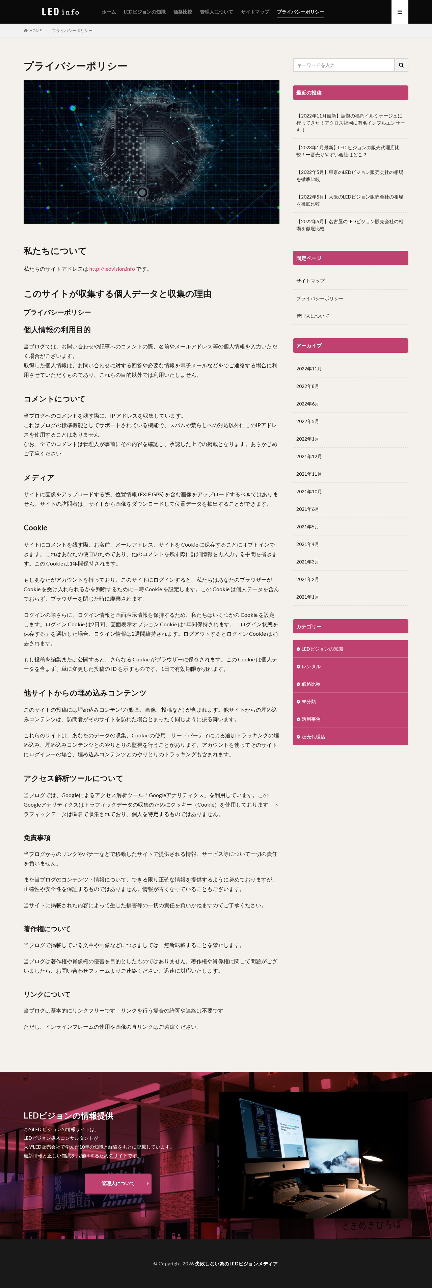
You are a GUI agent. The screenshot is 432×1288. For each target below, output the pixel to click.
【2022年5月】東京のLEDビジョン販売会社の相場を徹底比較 (349, 175)
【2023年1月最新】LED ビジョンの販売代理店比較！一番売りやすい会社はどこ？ (348, 150)
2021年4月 (307, 544)
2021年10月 (309, 491)
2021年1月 (307, 597)
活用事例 (311, 719)
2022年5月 (307, 421)
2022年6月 (307, 403)
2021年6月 (307, 509)
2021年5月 (307, 526)
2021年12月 (309, 456)
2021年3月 (307, 561)
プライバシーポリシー (300, 12)
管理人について (216, 12)
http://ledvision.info (112, 268)
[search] (401, 65)
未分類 (309, 701)
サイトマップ (255, 12)
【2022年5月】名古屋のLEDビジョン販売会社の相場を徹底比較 (349, 224)
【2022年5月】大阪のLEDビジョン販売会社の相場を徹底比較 (349, 200)
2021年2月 (307, 579)
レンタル (311, 666)
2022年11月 (309, 368)
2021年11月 (309, 474)
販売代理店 (313, 736)
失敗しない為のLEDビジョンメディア (236, 1263)
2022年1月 (307, 439)
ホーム (109, 12)
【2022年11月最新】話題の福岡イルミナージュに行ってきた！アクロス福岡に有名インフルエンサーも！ (350, 123)
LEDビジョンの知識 (145, 12)
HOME (35, 30)
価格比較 (182, 12)
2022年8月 (307, 386)
